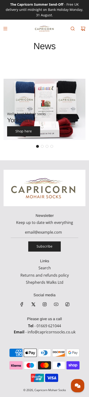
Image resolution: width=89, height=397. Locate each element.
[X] (33, 304)
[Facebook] (22, 304)
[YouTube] (56, 304)
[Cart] (83, 28)
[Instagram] (44, 304)
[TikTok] (67, 304)
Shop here (23, 131)
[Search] (72, 28)
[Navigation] (5, 28)
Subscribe (44, 246)
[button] (37, 146)
